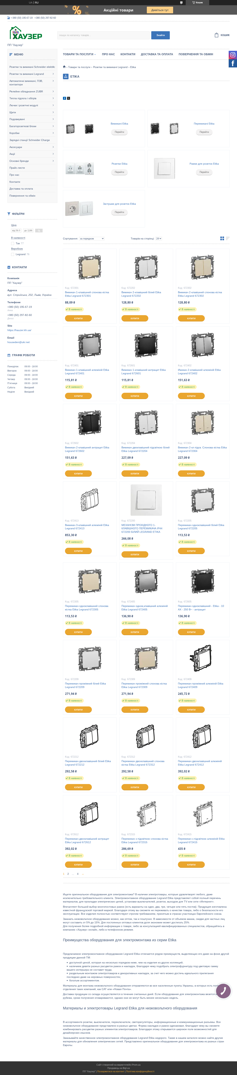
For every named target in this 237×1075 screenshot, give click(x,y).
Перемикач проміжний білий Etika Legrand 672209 (85, 685)
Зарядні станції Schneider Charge (29, 140)
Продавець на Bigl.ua (118, 1068)
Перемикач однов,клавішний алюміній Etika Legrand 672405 (144, 607)
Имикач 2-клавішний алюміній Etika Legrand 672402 (199, 371)
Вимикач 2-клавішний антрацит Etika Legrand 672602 (87, 449)
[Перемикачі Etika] (164, 128)
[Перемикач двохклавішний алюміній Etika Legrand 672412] (203, 736)
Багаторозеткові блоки (22, 126)
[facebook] (64, 98)
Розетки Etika (119, 163)
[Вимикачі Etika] (79, 128)
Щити (12, 112)
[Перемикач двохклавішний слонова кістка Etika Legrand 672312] (146, 736)
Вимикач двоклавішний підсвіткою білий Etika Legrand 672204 (145, 449)
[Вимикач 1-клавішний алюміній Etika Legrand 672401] (90, 345)
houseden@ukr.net (18, 342)
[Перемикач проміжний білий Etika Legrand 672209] (90, 658)
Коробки (14, 133)
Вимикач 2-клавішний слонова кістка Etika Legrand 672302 (200, 294)
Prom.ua (136, 1065)
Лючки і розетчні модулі (23, 105)
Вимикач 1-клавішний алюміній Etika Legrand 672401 (87, 371)
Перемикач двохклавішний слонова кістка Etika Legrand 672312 (142, 763)
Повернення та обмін (22, 195)
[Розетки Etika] (79, 168)
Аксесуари (15, 147)
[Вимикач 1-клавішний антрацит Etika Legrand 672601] (146, 345)
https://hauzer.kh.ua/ (19, 330)
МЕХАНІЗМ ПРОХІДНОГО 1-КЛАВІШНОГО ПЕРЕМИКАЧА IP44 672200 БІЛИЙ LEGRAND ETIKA (141, 529)
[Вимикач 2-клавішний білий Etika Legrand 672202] (146, 267)
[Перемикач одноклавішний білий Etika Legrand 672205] (203, 500)
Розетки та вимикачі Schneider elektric (32, 66)
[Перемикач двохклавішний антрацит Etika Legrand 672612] (90, 813)
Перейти (119, 132)
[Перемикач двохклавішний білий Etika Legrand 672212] (90, 736)
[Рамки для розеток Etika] (164, 168)
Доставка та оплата (21, 188)
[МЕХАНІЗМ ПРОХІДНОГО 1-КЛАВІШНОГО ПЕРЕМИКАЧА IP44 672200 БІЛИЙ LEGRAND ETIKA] (146, 500)
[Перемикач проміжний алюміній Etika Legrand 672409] (203, 658)
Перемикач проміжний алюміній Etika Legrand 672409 (200, 685)
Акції (12, 153)
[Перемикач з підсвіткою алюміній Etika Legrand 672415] (203, 813)
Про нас (14, 174)
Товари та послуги (78, 54)
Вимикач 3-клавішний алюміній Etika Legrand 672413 (87, 527)
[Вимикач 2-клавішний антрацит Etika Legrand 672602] (90, 422)
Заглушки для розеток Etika (119, 203)
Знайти (160, 35)
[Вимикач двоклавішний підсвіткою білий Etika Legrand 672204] (146, 422)
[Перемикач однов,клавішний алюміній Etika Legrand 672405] (146, 581)
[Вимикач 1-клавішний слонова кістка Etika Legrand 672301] (90, 267)
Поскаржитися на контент (110, 1071)
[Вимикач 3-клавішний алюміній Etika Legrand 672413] (90, 500)
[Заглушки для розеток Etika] (79, 208)
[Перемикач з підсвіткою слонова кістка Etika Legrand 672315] (146, 813)
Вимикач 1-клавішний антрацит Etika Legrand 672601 (143, 371)
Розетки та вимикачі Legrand (26, 73)
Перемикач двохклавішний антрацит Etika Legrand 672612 (87, 840)
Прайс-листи (17, 167)
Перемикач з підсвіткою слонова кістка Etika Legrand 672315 (144, 840)
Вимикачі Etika (119, 123)
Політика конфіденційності (140, 1071)
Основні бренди (19, 160)
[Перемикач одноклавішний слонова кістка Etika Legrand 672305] (90, 581)
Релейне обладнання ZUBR (26, 91)
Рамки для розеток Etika (204, 163)
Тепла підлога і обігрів (22, 98)
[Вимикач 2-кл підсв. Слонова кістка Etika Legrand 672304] (203, 422)
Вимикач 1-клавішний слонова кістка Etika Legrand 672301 (87, 294)
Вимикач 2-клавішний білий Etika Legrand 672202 (141, 294)
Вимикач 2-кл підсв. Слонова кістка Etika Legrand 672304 (202, 449)
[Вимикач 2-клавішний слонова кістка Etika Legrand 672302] (203, 267)
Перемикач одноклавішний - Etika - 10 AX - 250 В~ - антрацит (201, 607)
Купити (78, 318)
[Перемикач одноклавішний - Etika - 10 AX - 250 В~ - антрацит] (203, 581)
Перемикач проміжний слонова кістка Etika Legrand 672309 (144, 685)
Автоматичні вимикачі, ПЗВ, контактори (26, 82)
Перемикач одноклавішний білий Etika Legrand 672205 (201, 527)
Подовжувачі (17, 119)
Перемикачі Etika (204, 123)
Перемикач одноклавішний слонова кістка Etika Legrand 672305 (86, 607)
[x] (68, 98)
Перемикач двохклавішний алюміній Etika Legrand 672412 (200, 763)
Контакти (14, 181)
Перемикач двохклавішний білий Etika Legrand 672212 (88, 763)
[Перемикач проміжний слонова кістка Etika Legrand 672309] (146, 658)
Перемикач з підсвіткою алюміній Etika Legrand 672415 (201, 840)
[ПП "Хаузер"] (32, 32)
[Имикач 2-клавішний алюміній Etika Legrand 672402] (203, 345)
